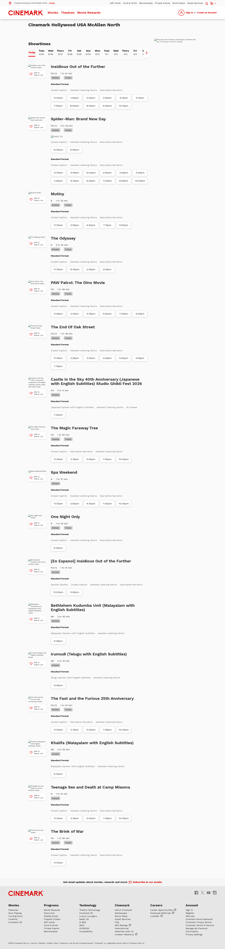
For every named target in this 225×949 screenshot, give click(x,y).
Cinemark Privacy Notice (199, 922)
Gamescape (121, 913)
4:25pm (107, 358)
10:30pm (124, 459)
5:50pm (107, 313)
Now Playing (14, 913)
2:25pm (74, 358)
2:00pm (74, 503)
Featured (13, 910)
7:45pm (107, 729)
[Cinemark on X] (202, 892)
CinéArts (12, 919)
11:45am (74, 172)
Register (190, 913)
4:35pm (91, 313)
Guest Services (195, 3)
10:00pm (140, 180)
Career (162, 910)
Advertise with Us (124, 931)
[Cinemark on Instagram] (215, 892)
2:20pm (90, 98)
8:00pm (74, 105)
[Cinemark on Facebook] (196, 892)
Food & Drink (130, 3)
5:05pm (90, 459)
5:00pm (123, 358)
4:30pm (90, 503)
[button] (31, 3)
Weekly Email (51, 916)
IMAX (81, 925)
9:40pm (58, 548)
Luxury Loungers (88, 916)
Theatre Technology (89, 910)
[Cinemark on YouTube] (208, 892)
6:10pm (74, 180)
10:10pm (123, 105)
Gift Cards (115, 3)
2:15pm (75, 459)
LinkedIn (155, 916)
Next (147, 52)
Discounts (49, 913)
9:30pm (58, 774)
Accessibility (85, 931)
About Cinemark (123, 910)
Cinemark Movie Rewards (199, 919)
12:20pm (91, 172)
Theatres (68, 12)
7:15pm (107, 225)
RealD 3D (84, 919)
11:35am (58, 358)
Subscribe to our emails (147, 882)
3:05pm (123, 172)
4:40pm (90, 225)
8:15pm (107, 269)
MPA (121, 925)
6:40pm (74, 149)
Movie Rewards (89, 12)
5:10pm (140, 98)
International (122, 928)
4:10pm (124, 98)
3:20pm (140, 172)
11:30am (58, 98)
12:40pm (75, 269)
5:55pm (140, 358)
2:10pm (74, 313)
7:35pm (58, 366)
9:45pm (58, 641)
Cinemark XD (15, 922)
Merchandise (146, 3)
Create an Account (207, 12)
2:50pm (107, 98)
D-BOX (82, 922)
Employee (161, 913)
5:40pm (74, 592)
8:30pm (90, 105)
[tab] (31, 53)
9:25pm (140, 313)
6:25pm (90, 180)
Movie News (178, 3)
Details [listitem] (55, 77)
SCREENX (84, 928)
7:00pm (58, 105)
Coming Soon (15, 916)
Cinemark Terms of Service (200, 925)
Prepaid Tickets (52, 919)
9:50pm (107, 105)
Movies (53, 12)
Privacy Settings (194, 934)
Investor (125, 934)
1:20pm (74, 98)
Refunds (190, 916)
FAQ (117, 922)
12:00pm (58, 149)
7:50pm (107, 459)
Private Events (162, 3)
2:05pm (74, 225)
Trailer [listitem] (68, 77)
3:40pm (58, 180)
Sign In (189, 12)
